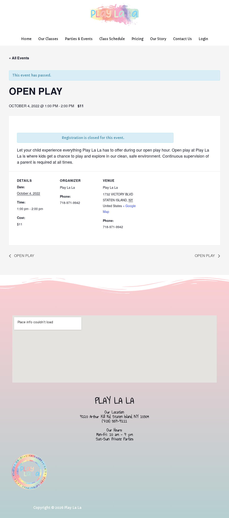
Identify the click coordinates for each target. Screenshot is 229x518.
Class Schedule (112, 39)
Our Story (158, 39)
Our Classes (48, 39)
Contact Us (182, 39)
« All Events (19, 57)
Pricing (137, 39)
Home (26, 39)
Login (203, 39)
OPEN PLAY (23, 255)
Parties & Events (79, 39)
